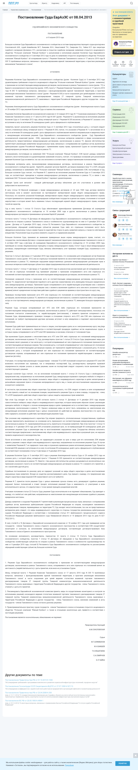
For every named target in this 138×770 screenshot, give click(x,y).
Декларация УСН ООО (120, 120)
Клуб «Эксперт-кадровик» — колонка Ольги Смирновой (123, 284)
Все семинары (118, 202)
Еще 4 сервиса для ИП (120, 132)
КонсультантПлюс (119, 145)
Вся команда (117, 245)
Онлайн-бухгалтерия (120, 151)
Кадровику (55, 3)
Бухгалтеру (34, 3)
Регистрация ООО (119, 114)
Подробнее (69, 765)
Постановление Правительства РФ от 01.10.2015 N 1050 (29, 680)
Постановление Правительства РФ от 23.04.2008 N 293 (28, 693)
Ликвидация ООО (119, 126)
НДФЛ (115, 79)
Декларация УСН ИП (120, 123)
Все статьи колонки (121, 278)
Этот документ (120, 15)
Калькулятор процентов (121, 90)
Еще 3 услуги (117, 163)
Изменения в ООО (119, 117)
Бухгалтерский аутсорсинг (122, 148)
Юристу (44, 3)
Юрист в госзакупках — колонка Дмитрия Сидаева (122, 316)
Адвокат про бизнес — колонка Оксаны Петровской (123, 261)
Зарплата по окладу (120, 82)
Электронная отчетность (121, 154)
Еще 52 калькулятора (120, 101)
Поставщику (74, 3)
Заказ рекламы (118, 157)
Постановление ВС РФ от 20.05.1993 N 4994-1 (24, 701)
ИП (65, 3)
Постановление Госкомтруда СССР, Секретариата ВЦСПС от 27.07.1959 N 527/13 (39, 686)
